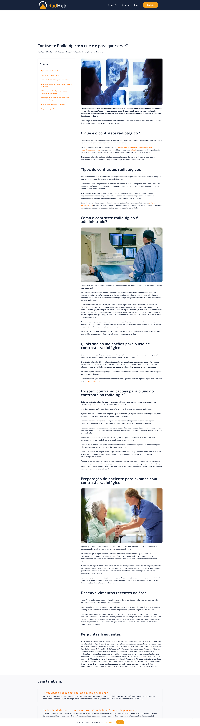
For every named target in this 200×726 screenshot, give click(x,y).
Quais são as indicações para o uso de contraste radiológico (56, 85)
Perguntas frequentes (48, 109)
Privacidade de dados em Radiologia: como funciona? (75, 692)
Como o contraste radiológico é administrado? (56, 80)
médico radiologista (92, 381)
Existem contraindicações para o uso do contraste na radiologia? (54, 92)
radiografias (123, 147)
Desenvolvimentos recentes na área (53, 104)
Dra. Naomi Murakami (46, 52)
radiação (133, 150)
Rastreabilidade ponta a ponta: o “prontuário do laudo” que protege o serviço (90, 709)
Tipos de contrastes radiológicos (51, 75)
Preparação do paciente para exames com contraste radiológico (55, 99)
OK (120, 722)
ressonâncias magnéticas (90, 150)
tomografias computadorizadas (140, 147)
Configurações (109, 722)
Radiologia (86, 52)
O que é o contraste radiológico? (51, 71)
